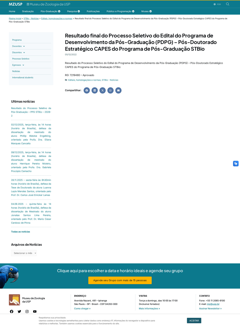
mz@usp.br (213, 304)
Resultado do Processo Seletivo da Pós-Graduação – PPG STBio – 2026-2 (31, 112)
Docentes (17, 46)
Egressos (16, 65)
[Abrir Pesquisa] (79, 11)
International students (22, 77)
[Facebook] (11, 311)
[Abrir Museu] (150, 11)
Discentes (17, 52)
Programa (17, 40)
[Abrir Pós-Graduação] (59, 11)
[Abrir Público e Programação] (133, 11)
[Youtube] (35, 311)
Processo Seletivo (20, 58)
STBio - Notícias (110, 80)
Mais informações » (149, 308)
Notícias (16, 71)
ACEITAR (194, 320)
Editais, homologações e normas (84, 80)
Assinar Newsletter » (210, 308)
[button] (87, 90)
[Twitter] (19, 311)
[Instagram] (27, 311)
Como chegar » (82, 308)
